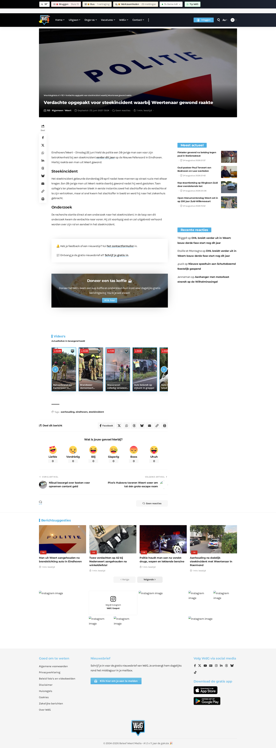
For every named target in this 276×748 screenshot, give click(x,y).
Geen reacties (122, 110)
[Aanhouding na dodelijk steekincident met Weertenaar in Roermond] (213, 539)
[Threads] (226, 666)
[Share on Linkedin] (43, 160)
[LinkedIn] (221, 666)
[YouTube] (205, 666)
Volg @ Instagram (113, 606)
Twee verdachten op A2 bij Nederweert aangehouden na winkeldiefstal (108, 561)
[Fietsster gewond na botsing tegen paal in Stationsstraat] (229, 157)
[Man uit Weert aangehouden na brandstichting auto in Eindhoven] (62, 539)
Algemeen (57, 110)
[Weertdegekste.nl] (44, 20)
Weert (68, 110)
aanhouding (67, 411)
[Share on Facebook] (43, 137)
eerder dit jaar (105, 157)
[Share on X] (43, 145)
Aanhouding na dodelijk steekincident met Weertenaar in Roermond (211, 561)
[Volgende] (164, 369)
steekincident (96, 411)
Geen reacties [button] (153, 503)
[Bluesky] (232, 666)
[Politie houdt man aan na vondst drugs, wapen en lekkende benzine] (163, 539)
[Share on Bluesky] (43, 176)
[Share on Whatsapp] (43, 153)
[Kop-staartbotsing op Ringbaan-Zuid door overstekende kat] (229, 187)
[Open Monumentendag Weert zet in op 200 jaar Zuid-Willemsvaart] (229, 202)
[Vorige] (55, 369)
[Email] (43, 183)
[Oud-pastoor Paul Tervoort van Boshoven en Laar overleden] (229, 172)
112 (48, 110)
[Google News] (211, 666)
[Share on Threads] (43, 168)
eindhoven (82, 411)
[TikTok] (195, 672)
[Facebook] (195, 666)
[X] (200, 666)
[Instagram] (216, 666)
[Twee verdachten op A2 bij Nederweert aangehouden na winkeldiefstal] (112, 539)
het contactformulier (120, 246)
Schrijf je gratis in (116, 255)
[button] (148, 20)
